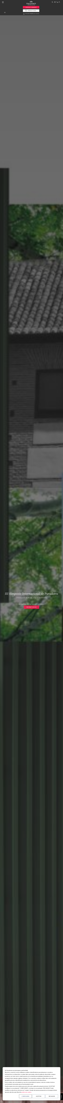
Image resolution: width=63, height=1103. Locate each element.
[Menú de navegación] (3, 2)
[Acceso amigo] (59, 2)
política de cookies (26, 1092)
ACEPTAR (38, 1096)
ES (4, 12)
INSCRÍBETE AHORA (31, 607)
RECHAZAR (52, 1096)
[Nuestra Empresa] (55, 2)
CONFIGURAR (25, 1096)
